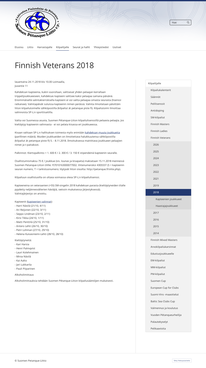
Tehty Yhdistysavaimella (182, 361)
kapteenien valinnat (39, 201)
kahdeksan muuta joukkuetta (102, 132)
